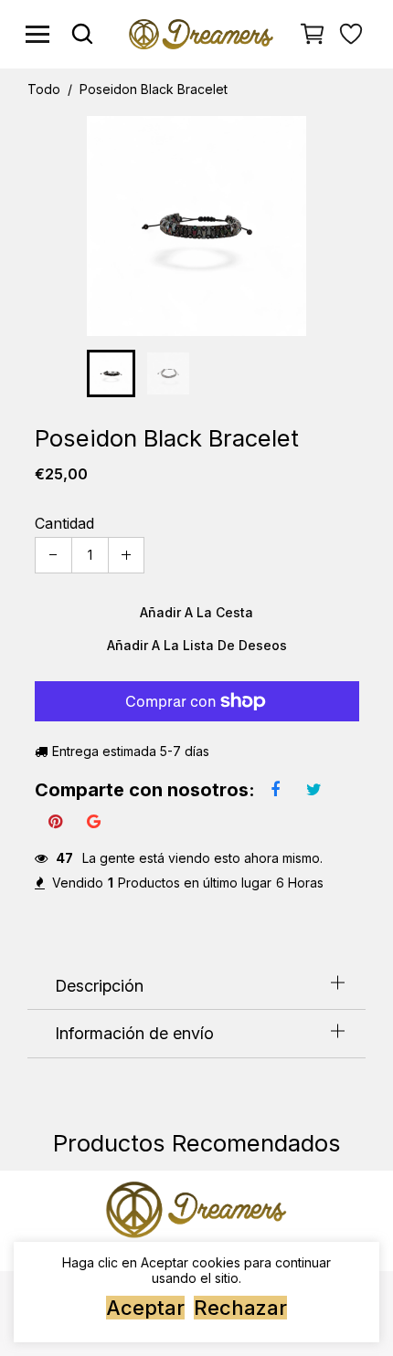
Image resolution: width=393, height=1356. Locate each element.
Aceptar (145, 1307)
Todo (43, 89)
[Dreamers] (201, 32)
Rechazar (240, 1307)
